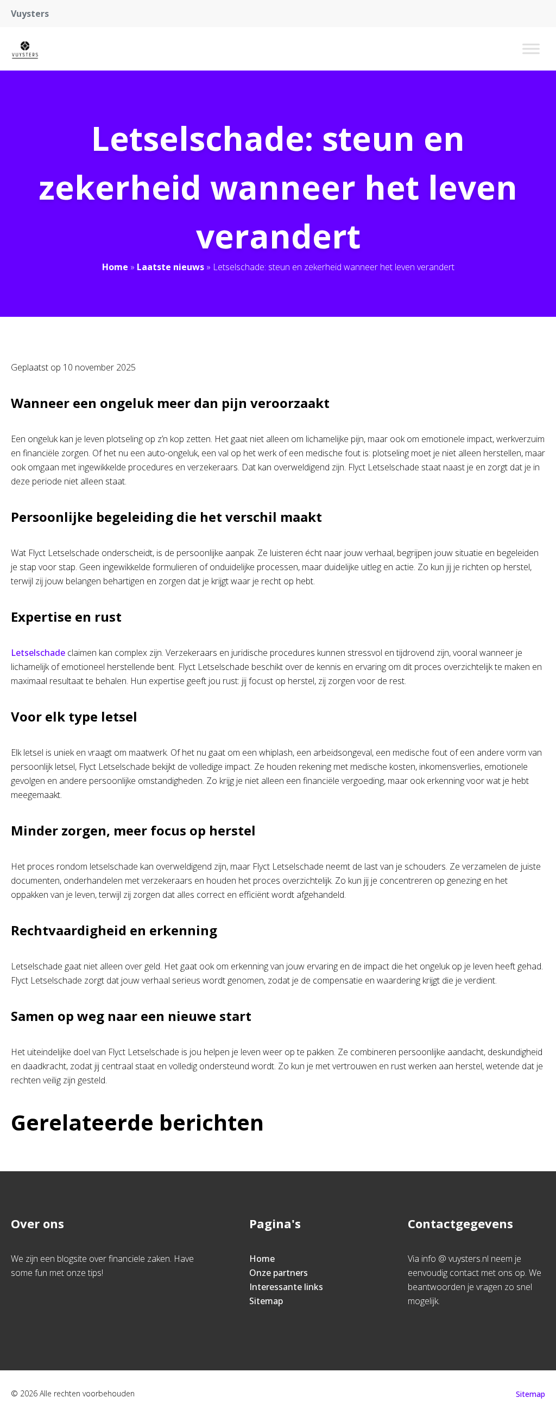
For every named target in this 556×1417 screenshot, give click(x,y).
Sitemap (266, 1301)
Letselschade (38, 653)
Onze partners (278, 1273)
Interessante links (286, 1287)
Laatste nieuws (170, 267)
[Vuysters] (25, 49)
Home (115, 267)
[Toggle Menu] (531, 48)
